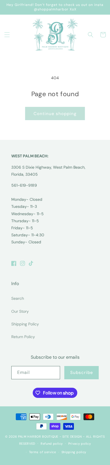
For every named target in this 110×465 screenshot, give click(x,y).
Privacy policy (79, 444)
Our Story (20, 311)
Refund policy (52, 444)
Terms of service (42, 452)
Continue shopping (55, 113)
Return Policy (23, 336)
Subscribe (81, 372)
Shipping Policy (25, 324)
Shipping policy (74, 452)
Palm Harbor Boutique (38, 436)
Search (17, 298)
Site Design (72, 436)
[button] (7, 34)
